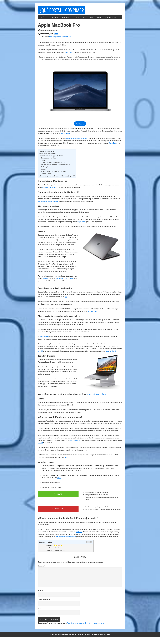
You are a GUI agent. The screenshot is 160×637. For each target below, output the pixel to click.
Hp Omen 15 (65, 133)
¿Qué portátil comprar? (61, 10)
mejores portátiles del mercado (76, 138)
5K (66, 297)
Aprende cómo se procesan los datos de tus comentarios (85, 623)
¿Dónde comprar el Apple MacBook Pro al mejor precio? (57, 176)
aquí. (67, 457)
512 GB (40, 351)
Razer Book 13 (114, 143)
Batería (43, 169)
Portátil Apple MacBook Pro (47, 153)
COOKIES (107, 634)
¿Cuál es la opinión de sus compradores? (52, 171)
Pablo (56, 33)
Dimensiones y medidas (48, 158)
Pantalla (43, 160)
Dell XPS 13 (46, 278)
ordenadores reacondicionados (66, 537)
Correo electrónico (44, 600)
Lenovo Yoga (92, 311)
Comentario (42, 566)
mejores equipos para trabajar (96, 394)
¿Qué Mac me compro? (49, 187)
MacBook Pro (44, 337)
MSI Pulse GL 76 (74, 440)
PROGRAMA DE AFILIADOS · (78, 634)
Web (39, 609)
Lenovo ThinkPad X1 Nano (65, 278)
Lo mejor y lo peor (46, 174)
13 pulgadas (81, 222)
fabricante (79, 532)
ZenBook (69, 52)
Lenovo (40, 443)
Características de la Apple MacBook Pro (52, 156)
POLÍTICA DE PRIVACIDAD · (95, 634)
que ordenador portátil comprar (48, 201)
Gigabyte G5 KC (111, 351)
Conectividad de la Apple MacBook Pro (53, 162)
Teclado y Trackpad (47, 167)
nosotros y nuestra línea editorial (60, 37)
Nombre (41, 590)
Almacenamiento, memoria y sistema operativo (55, 165)
